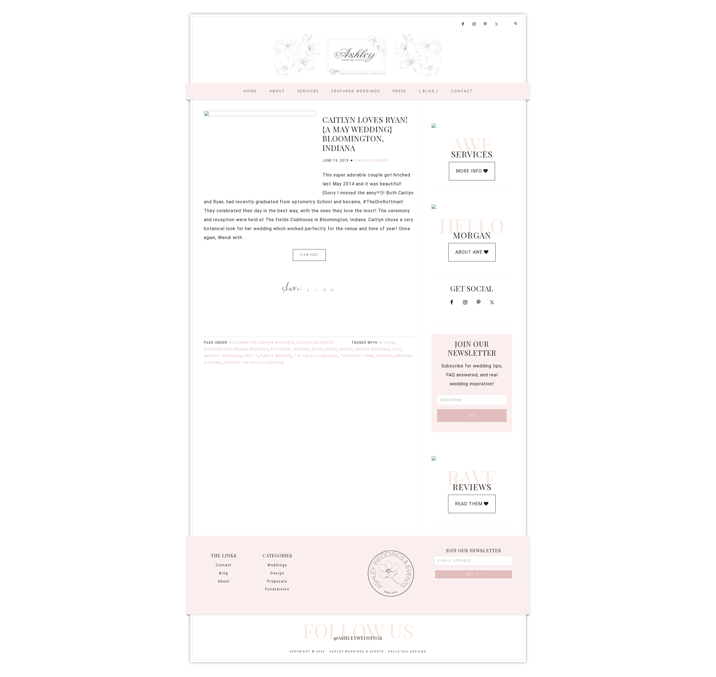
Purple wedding (276, 356)
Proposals (277, 581)
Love (397, 349)
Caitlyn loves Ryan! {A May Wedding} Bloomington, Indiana (365, 133)
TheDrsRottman (357, 356)
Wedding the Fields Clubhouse (254, 363)
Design (277, 573)
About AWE (469, 252)
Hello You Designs (407, 651)
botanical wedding (290, 349)
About (224, 581)
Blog (223, 573)
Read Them (469, 503)
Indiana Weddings (372, 349)
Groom (346, 349)
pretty (251, 356)
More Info (469, 171)
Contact (224, 565)
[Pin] (323, 290)
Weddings (323, 343)
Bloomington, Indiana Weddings (261, 343)
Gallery (304, 343)
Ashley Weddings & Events (358, 55)
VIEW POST (309, 254)
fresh (331, 349)
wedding (384, 356)
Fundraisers (277, 589)
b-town (387, 343)
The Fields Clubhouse (316, 356)
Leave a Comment (371, 160)
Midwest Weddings (222, 356)
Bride (317, 349)
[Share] (307, 290)
